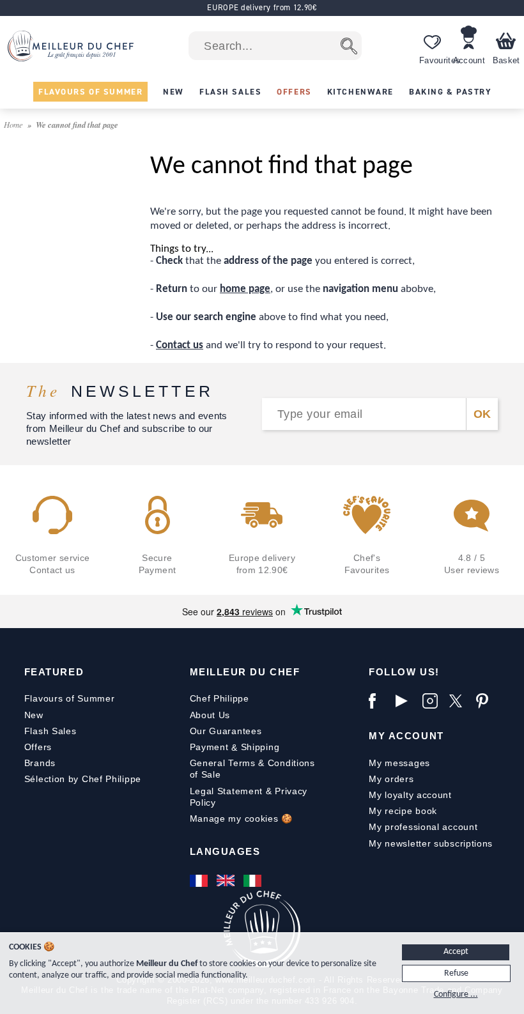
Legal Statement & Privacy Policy (249, 797)
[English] (227, 880)
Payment (209, 747)
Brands (40, 763)
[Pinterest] (486, 701)
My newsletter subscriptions (431, 843)
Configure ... (456, 994)
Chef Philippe (219, 698)
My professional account (423, 827)
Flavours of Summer (69, 698)
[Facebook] (379, 701)
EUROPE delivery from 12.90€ (261, 7)
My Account (406, 735)
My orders (391, 779)
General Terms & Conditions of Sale (252, 769)
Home (14, 124)
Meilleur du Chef (245, 671)
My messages (399, 763)
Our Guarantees (226, 731)
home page (245, 289)
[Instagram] (432, 701)
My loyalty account (410, 795)
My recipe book (403, 811)
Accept (455, 951)
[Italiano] (253, 880)
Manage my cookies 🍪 (241, 818)
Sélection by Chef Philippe (82, 779)
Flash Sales (50, 731)
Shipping (260, 747)
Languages (225, 851)
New (33, 715)
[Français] (200, 880)
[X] (459, 701)
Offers (38, 747)
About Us (210, 715)
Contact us (179, 345)
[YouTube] (406, 701)
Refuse (456, 973)
